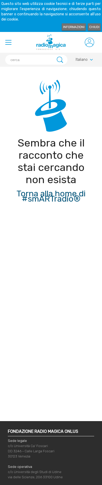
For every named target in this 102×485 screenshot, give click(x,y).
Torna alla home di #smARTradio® (51, 196)
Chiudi (94, 27)
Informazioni (73, 27)
